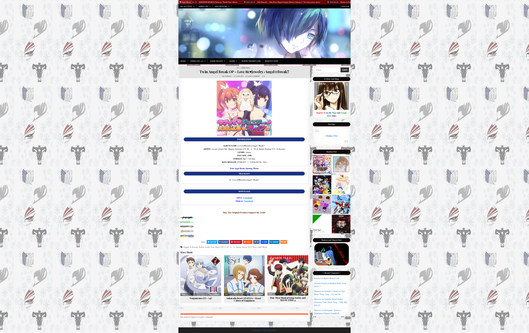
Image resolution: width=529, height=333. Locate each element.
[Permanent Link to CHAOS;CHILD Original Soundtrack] (341, 224)
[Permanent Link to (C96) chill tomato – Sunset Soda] (341, 164)
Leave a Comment (254, 76)
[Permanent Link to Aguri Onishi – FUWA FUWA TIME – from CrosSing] (322, 224)
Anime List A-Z (196, 61)
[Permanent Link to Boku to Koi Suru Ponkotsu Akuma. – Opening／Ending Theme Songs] (322, 164)
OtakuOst (228, 76)
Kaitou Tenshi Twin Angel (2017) (212, 247)
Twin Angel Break (260, 247)
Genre (232, 61)
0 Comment (216, 294)
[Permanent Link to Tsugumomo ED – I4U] (200, 275)
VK (258, 242)
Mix (285, 242)
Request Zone (271, 61)
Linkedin (275, 242)
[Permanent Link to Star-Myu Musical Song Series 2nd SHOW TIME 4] (287, 275)
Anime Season (216, 61)
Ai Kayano (194, 247)
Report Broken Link (251, 61)
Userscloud (247, 197)
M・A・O (231, 247)
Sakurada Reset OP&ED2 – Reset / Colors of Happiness (244, 299)
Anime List (203, 6)
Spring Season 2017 (244, 247)
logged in (194, 317)
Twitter (213, 242)
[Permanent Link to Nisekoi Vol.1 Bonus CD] (341, 184)
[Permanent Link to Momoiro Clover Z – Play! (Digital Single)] (322, 204)
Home (183, 61)
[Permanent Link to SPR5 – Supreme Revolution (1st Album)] (322, 184)
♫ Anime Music (245, 68)
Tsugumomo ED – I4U (200, 298)
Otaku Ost (332, 136)
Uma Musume (221, 6)
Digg (265, 242)
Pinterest (237, 242)
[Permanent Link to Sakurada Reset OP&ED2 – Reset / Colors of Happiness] (244, 275)
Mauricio (317, 291)
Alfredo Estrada (320, 283)
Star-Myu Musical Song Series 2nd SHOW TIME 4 (287, 299)
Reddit (248, 242)
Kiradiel (317, 278)
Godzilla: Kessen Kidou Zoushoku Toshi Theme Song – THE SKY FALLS (331, 302)
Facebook (224, 242)
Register (319, 112)
